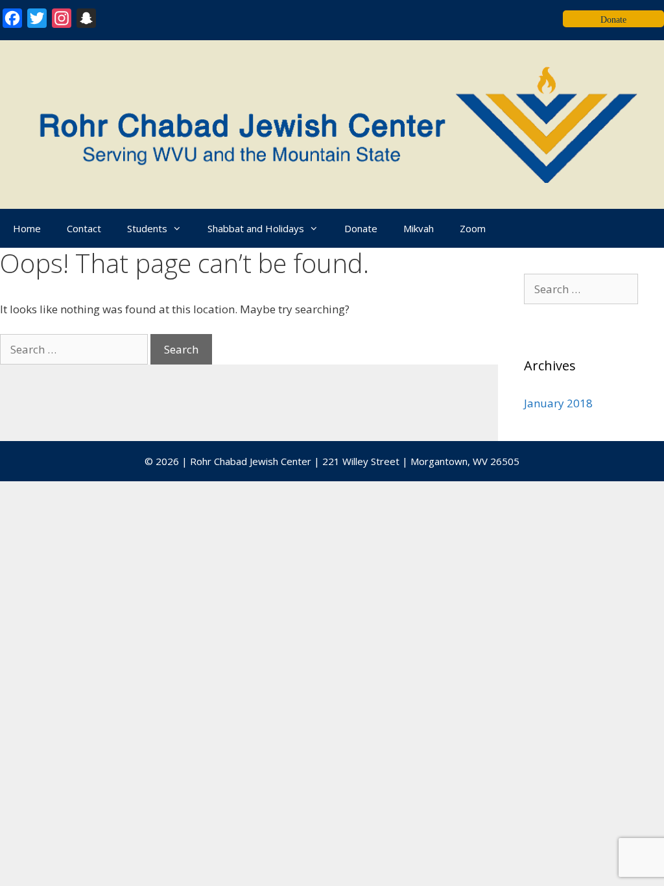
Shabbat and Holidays (256, 228)
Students (147, 228)
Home (27, 228)
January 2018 (558, 403)
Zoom (473, 228)
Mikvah (418, 228)
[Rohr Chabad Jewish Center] (332, 123)
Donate (360, 228)
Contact (84, 228)
